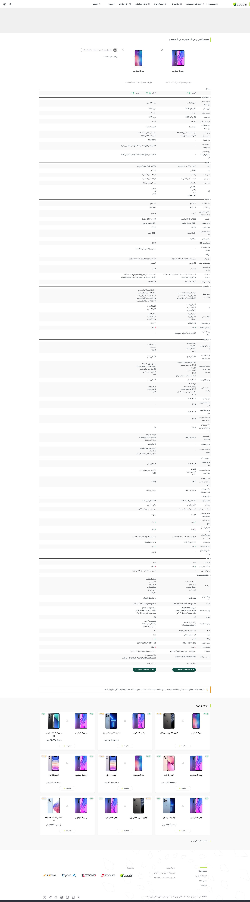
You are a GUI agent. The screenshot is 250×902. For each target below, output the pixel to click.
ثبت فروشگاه (202, 871)
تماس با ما (203, 881)
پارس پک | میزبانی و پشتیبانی (164, 873)
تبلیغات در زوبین (201, 876)
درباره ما (204, 885)
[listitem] (182, 731)
